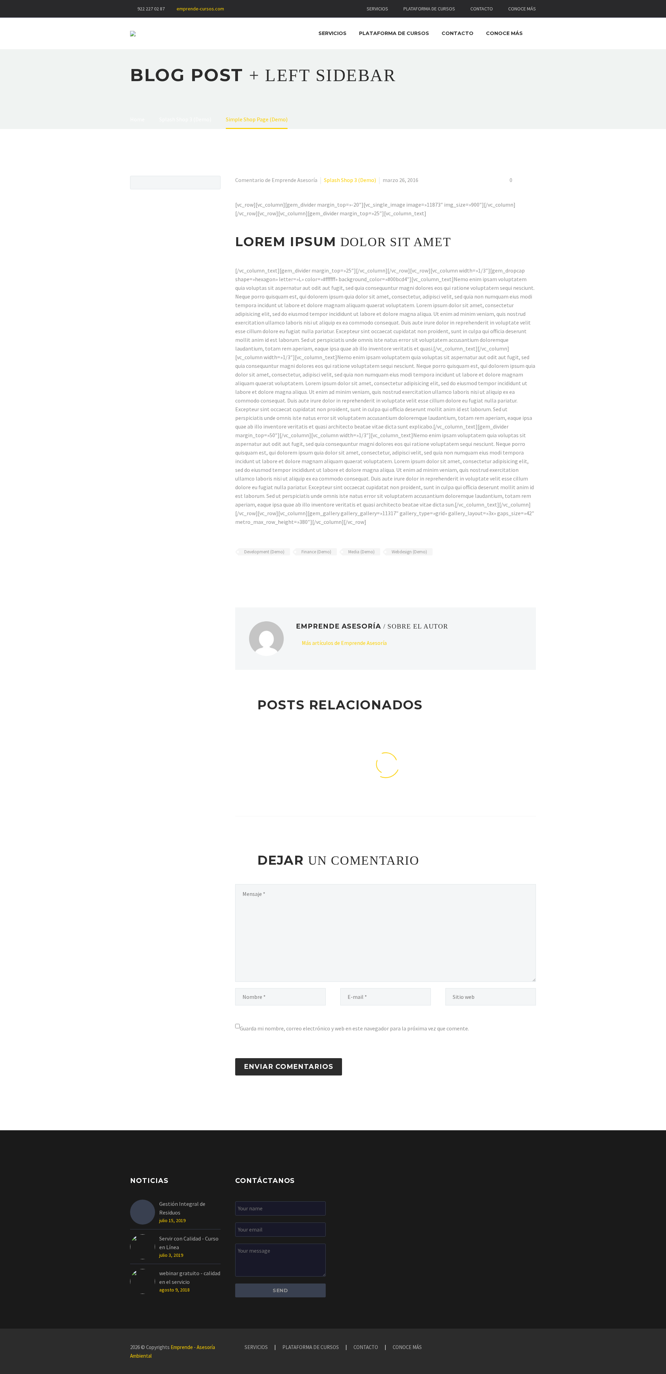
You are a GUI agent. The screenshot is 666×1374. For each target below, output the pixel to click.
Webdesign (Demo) (409, 552)
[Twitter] (250, 572)
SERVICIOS (377, 9)
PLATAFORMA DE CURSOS (429, 9)
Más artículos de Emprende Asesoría (344, 642)
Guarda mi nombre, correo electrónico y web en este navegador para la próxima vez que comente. (354, 1028)
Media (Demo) (361, 552)
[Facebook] (252, 8)
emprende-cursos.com (200, 9)
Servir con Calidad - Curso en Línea (189, 1243)
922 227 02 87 (151, 9)
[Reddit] (290, 572)
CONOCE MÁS (522, 9)
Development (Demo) (264, 552)
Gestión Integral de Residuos (182, 1208)
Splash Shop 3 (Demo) (350, 179)
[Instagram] (262, 8)
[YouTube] (272, 8)
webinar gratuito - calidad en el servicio (189, 1277)
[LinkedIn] (280, 572)
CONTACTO (481, 9)
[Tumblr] (270, 572)
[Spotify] (283, 8)
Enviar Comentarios (288, 1067)
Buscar (213, 182)
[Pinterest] (260, 572)
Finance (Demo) (316, 552)
